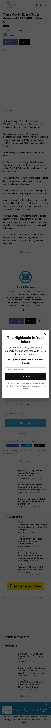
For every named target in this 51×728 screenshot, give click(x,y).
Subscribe (25, 376)
